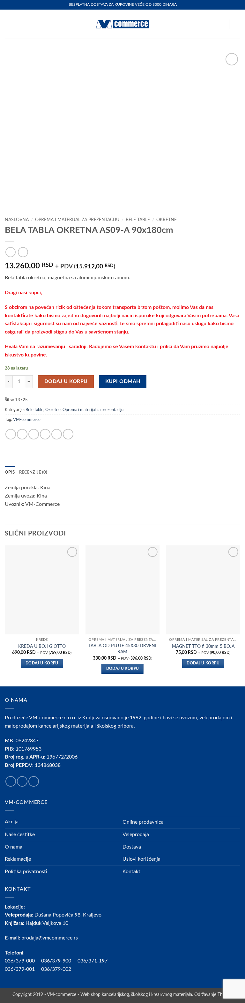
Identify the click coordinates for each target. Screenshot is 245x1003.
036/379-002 (59, 969)
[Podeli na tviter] (33, 434)
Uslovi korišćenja (141, 859)
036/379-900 (56, 960)
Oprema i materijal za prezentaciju (77, 220)
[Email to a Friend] (45, 434)
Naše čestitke (20, 834)
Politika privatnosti (26, 871)
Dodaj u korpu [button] (42, 663)
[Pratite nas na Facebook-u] (10, 781)
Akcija (12, 821)
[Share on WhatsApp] (10, 434)
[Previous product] (23, 252)
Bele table (138, 220)
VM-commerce (27, 420)
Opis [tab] (10, 472)
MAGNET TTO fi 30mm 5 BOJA (203, 646)
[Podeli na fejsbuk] (22, 434)
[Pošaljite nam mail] (33, 781)
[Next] (240, 615)
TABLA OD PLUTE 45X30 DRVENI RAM (122, 648)
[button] (8, 24)
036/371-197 (93, 960)
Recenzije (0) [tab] (33, 472)
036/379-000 (23, 960)
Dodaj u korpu (66, 381)
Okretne (166, 220)
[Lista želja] (221, 24)
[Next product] (10, 252)
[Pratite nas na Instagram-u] (22, 781)
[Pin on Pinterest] (56, 434)
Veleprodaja (135, 834)
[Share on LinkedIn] (68, 434)
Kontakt (131, 871)
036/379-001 (23, 969)
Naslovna (17, 220)
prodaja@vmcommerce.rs (49, 937)
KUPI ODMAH (122, 381)
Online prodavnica (143, 822)
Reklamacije (18, 859)
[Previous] (5, 615)
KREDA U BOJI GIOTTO (42, 646)
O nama (13, 847)
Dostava (131, 847)
